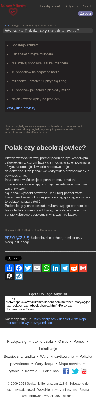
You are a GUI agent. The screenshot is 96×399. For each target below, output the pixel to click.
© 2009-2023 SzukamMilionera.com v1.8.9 (37, 383)
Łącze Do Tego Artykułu (48, 294)
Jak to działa (43, 341)
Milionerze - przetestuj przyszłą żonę (39, 81)
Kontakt (31, 371)
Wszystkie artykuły (21, 108)
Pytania (14, 371)
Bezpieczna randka (19, 356)
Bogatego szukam (25, 45)
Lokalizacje (48, 349)
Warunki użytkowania (57, 356)
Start (87, 6)
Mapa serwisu (70, 363)
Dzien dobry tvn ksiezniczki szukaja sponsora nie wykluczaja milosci (45, 321)
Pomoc (79, 341)
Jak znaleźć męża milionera (32, 54)
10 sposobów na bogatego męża (35, 72)
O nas (63, 341)
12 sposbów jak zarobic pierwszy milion (41, 90)
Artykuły (71, 6)
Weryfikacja (44, 363)
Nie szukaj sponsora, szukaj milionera (40, 63)
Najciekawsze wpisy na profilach (36, 99)
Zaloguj (85, 13)
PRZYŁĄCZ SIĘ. (17, 238)
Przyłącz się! (50, 6)
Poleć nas (51, 371)
